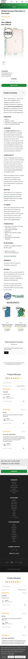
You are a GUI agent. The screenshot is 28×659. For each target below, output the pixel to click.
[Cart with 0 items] (22, 1)
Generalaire (14, 536)
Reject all (11, 657)
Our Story (14, 484)
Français (14, 489)
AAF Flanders (14, 527)
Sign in (11, 490)
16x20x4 (14, 513)
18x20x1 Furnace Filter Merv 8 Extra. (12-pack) (21, 325)
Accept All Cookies (20, 657)
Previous (1, 313)
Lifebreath (14, 538)
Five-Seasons (14, 534)
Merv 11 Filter (14, 505)
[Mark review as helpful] (23, 401)
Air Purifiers (14, 508)
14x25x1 (14, 510)
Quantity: (14, 79)
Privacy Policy (11, 653)
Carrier (14, 533)
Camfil (14, 524)
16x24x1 (14, 515)
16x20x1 (14, 512)
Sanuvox (14, 529)
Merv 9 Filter (14, 503)
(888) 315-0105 (16, 219)
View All (14, 541)
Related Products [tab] (13, 302)
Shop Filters (14, 482)
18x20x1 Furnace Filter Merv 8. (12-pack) (7, 325)
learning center (14, 485)
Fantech (14, 526)
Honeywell (14, 531)
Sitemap (14, 492)
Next (26, 313)
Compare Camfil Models (10, 256)
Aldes (14, 539)
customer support (14, 487)
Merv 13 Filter (14, 507)
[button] (6, 352)
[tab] (14, 93)
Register (16, 490)
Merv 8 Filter (14, 501)
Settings (4, 657)
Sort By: (18, 385)
